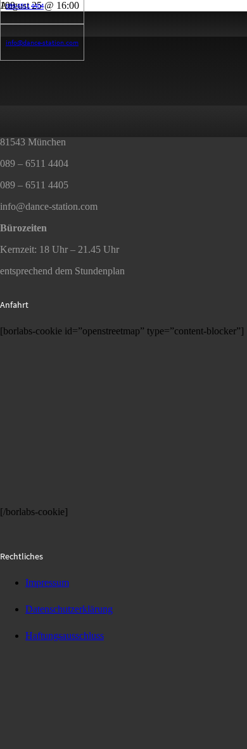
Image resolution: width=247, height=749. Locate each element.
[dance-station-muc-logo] (47, 743)
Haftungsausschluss (64, 635)
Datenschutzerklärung (69, 609)
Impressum (47, 582)
